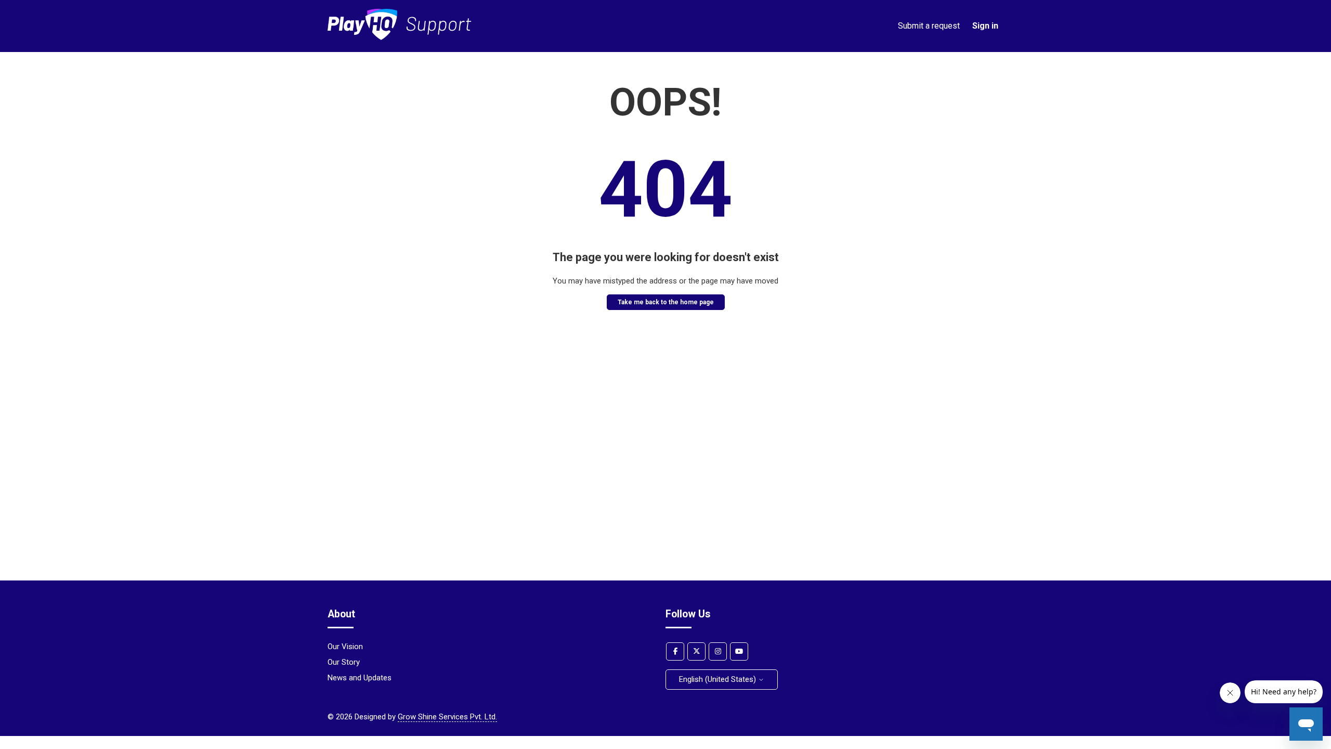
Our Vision (345, 646)
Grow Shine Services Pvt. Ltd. (447, 716)
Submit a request (929, 26)
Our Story (344, 662)
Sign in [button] (985, 26)
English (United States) (718, 679)
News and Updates (360, 677)
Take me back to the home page (666, 302)
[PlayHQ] (400, 37)
